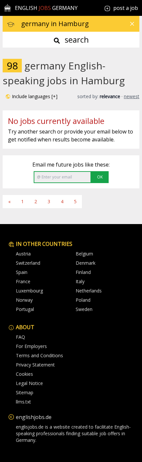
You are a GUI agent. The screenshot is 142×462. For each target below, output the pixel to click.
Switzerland (28, 263)
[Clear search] (132, 24)
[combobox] (80, 24)
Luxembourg (29, 291)
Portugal (25, 309)
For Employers (31, 346)
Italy (80, 281)
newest (131, 96)
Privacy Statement (35, 365)
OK (100, 177)
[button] (31, 96)
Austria (23, 253)
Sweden (84, 309)
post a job (125, 8)
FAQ (20, 337)
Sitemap (24, 392)
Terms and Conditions (39, 355)
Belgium (84, 253)
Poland (83, 300)
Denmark (85, 263)
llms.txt (23, 402)
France (23, 281)
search (76, 39)
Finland (83, 272)
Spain (21, 272)
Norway (24, 300)
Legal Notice (29, 383)
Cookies (24, 374)
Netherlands (89, 291)
